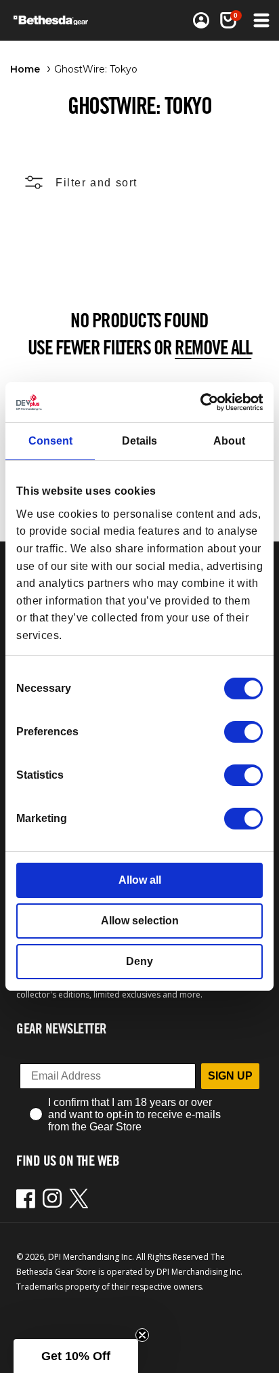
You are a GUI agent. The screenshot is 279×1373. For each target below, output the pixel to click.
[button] (228, 20)
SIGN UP (230, 1076)
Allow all (140, 880)
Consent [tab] (50, 441)
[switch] (243, 732)
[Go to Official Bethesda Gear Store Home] (55, 21)
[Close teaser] (142, 1335)
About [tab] (229, 441)
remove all (213, 347)
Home (25, 69)
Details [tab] (139, 441)
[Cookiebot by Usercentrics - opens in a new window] (203, 402)
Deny (139, 961)
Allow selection (140, 920)
